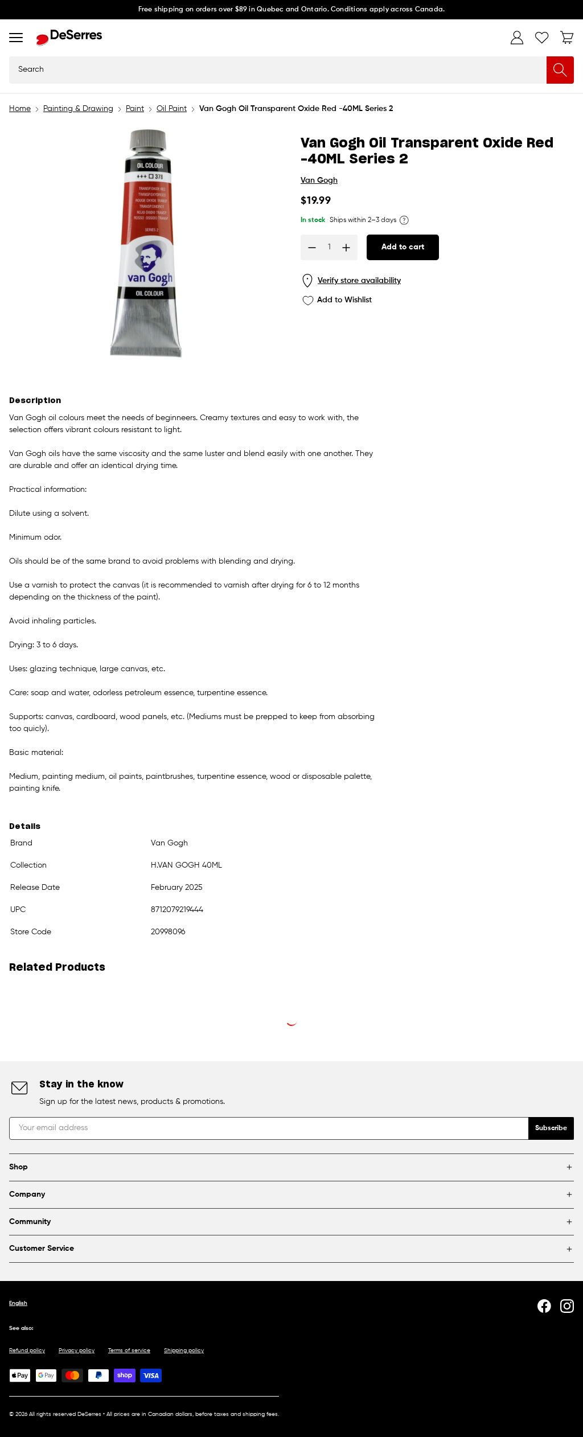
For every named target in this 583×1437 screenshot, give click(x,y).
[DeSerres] (69, 38)
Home (20, 109)
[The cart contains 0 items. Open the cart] (567, 37)
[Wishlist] (542, 37)
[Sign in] (517, 37)
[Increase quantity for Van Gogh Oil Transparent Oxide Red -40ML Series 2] (346, 247)
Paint (135, 109)
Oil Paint (172, 109)
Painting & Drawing (78, 109)
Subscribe (551, 1128)
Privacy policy (77, 1350)
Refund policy (27, 1350)
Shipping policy (184, 1350)
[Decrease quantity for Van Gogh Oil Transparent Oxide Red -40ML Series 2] (312, 247)
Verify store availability (359, 281)
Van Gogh (319, 180)
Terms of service (129, 1350)
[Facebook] (544, 1306)
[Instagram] (567, 1306)
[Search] (560, 70)
